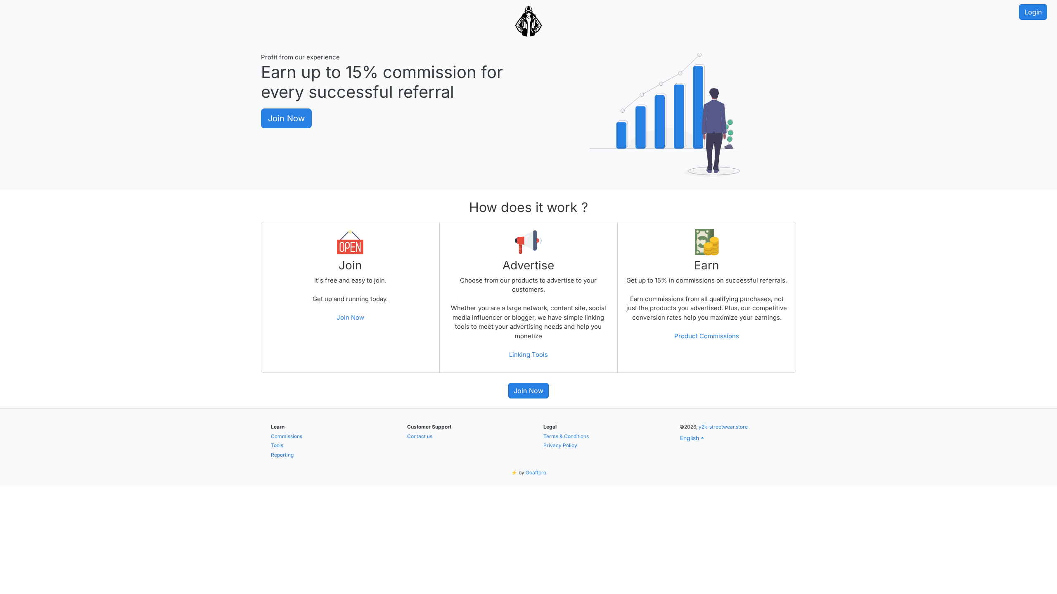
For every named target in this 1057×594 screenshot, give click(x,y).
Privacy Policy (560, 445)
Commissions (286, 436)
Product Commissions (706, 336)
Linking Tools (528, 354)
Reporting (282, 455)
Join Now (286, 118)
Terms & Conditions (566, 436)
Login (1033, 12)
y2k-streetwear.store (723, 427)
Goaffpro (536, 472)
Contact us (419, 436)
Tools (277, 445)
